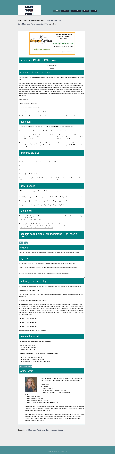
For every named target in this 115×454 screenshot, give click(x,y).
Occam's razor (63, 77)
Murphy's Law (41, 111)
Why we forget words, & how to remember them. (54, 390)
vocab (65, 11)
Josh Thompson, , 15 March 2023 (31, 220)
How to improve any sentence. (34, 396)
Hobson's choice (72, 77)
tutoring (75, 11)
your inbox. (52, 24)
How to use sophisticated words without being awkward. (56, 392)
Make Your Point (24, 20)
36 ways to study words (48, 388)
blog (86, 11)
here (57, 408)
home (56, 11)
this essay (67, 130)
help (94, 11)
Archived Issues (38, 20)
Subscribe (21, 430)
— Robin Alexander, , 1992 (36, 228)
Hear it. (52, 68)
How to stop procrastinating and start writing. (38, 400)
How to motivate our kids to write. (35, 398)
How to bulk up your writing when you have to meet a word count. (43, 402)
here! (45, 300)
